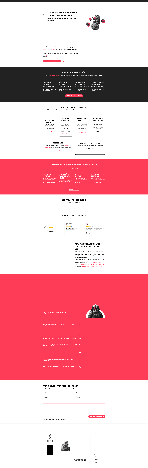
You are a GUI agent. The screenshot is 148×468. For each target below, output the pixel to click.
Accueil (77, 4)
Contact (101, 4)
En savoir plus (50, 131)
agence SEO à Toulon (53, 75)
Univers (82, 4)
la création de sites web (49, 49)
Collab (95, 462)
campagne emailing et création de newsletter (92, 264)
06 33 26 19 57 (68, 61)
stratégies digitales (71, 46)
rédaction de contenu (95, 262)
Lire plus (78, 267)
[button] (104, 229)
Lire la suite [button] (88, 233)
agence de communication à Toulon (55, 55)
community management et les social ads (92, 266)
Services (88, 4)
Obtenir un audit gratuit (52, 61)
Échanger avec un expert (74, 95)
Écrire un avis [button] (51, 231)
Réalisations (95, 4)
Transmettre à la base (96, 416)
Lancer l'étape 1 (74, 189)
